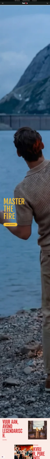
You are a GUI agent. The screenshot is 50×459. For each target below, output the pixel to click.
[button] (3, 457)
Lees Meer (4, 439)
